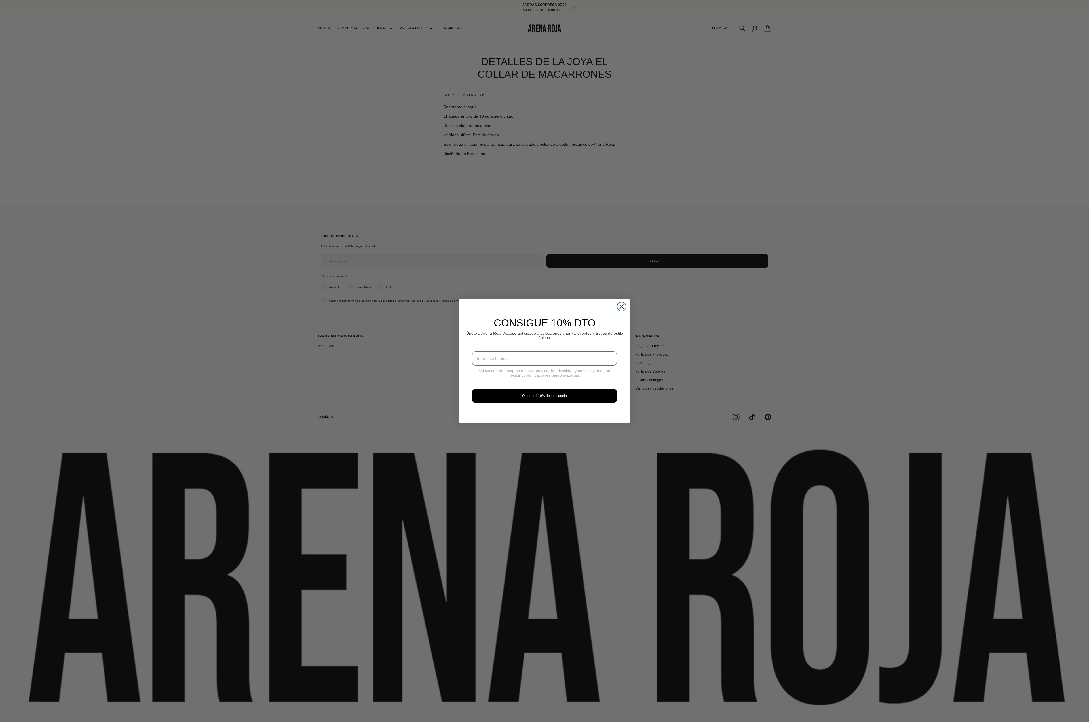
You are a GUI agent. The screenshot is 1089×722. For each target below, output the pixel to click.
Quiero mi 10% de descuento (544, 396)
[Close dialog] (621, 306)
